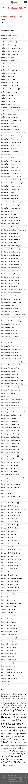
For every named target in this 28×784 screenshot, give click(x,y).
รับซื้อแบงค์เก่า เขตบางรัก (8, 569)
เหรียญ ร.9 (21, 762)
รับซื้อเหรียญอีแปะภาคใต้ (13, 737)
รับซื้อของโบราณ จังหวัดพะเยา (9, 145)
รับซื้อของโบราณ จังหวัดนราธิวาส (10, 136)
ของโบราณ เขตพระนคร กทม (9, 111)
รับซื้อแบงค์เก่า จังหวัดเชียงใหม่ (9, 553)
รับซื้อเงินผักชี (16, 699)
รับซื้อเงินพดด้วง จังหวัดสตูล (9, 352)
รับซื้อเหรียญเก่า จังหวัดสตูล (9, 447)
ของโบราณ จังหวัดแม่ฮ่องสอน (9, 89)
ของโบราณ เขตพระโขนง (8, 114)
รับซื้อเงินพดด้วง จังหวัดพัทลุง (9, 330)
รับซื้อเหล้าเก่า (5, 490)
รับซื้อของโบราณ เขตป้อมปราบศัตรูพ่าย (12, 202)
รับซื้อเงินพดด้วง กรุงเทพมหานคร (10, 302)
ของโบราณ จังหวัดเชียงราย (8, 83)
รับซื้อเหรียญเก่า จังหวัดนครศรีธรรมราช (12, 412)
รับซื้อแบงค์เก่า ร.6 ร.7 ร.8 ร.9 (12, 750)
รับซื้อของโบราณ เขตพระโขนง (9, 205)
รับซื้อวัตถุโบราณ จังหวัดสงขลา (9, 258)
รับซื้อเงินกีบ (16, 696)
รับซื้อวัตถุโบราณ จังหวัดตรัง (9, 227)
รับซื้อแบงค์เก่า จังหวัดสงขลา (9, 544)
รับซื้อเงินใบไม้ (16, 708)
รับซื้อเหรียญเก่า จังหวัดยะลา (9, 431)
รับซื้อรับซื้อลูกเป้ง (6, 694)
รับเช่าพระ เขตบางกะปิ (7, 660)
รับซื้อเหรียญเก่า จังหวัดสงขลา (9, 443)
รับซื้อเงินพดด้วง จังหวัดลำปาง (9, 343)
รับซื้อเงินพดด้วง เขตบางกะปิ (9, 368)
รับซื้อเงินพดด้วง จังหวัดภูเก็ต (9, 334)
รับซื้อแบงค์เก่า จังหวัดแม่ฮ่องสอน (10, 559)
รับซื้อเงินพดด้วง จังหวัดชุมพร (9, 309)
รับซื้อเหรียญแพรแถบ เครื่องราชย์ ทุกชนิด (13, 744)
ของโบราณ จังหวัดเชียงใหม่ (8, 86)
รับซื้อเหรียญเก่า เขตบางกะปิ (9, 465)
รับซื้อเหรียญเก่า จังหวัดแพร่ (9, 456)
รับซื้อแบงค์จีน (13, 745)
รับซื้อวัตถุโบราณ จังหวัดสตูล (9, 261)
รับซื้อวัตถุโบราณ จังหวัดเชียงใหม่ (10, 268)
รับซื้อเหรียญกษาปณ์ (7, 393)
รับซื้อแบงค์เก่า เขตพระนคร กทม (10, 581)
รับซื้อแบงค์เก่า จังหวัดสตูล (8, 547)
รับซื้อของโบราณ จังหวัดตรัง (9, 130)
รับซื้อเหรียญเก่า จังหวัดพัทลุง (9, 428)
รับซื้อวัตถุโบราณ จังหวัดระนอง (9, 252)
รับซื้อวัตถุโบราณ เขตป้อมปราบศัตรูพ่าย (12, 290)
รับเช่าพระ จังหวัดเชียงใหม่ (8, 647)
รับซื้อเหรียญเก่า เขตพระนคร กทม (10, 481)
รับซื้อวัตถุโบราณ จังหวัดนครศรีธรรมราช (12, 230)
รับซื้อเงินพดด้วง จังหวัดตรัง (9, 312)
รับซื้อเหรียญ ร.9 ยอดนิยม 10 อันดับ (12, 724)
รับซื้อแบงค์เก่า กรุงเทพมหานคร (10, 497)
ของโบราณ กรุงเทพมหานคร (9, 36)
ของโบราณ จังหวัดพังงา (7, 58)
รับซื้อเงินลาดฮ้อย (14, 703)
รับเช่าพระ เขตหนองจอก (8, 679)
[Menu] (25, 2)
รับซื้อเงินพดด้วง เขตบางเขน (9, 374)
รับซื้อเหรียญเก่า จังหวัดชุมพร (9, 406)
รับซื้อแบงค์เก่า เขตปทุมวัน (8, 575)
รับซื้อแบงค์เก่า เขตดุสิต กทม (9, 563)
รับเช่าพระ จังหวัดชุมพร (7, 597)
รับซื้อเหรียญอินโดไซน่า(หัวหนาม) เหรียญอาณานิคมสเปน (13, 733)
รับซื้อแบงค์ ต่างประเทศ (10, 748)
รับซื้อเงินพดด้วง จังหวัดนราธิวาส (10, 318)
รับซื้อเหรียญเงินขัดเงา (17, 739)
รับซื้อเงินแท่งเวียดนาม (17, 705)
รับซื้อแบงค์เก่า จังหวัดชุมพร (9, 503)
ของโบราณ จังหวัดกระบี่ (7, 39)
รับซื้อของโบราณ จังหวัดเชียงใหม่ (10, 180)
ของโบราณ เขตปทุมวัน (7, 105)
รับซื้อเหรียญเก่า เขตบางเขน (9, 472)
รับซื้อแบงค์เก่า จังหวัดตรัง (8, 506)
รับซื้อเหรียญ (8, 710)
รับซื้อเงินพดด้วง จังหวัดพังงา (9, 327)
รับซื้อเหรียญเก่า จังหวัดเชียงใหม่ (10, 453)
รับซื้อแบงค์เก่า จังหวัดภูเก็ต (9, 528)
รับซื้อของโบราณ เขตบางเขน (9, 196)
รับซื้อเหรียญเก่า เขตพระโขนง (9, 484)
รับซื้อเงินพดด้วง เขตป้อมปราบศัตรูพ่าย (12, 381)
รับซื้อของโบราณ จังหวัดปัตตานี (10, 142)
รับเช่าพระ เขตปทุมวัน (7, 669)
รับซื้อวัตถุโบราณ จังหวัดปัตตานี (10, 236)
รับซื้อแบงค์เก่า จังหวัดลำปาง (9, 537)
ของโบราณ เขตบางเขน (7, 101)
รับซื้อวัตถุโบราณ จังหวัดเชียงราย (10, 265)
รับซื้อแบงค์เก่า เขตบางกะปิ (8, 566)
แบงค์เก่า (11, 765)
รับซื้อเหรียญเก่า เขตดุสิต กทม (9, 462)
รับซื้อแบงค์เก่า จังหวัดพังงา (9, 522)
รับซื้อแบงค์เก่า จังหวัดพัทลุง (9, 525)
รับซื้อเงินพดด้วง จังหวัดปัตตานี (10, 321)
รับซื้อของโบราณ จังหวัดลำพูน (9, 167)
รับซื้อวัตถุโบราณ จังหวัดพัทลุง (9, 243)
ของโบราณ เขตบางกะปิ (7, 95)
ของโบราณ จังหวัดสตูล (7, 80)
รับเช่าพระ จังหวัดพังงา (7, 616)
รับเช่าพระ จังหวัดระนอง (8, 628)
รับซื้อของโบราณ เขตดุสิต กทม (9, 186)
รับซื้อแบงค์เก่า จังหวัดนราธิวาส (10, 512)
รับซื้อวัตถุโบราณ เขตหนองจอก (9, 299)
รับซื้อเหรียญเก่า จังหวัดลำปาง (9, 437)
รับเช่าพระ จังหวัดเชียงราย (8, 644)
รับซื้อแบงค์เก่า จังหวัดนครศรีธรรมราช (12, 509)
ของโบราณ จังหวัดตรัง (7, 45)
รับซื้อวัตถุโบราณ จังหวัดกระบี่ (9, 221)
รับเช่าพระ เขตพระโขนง (7, 675)
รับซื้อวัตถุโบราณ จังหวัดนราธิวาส (10, 233)
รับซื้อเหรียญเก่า (5, 396)
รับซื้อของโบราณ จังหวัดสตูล (9, 174)
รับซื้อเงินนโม (7, 699)
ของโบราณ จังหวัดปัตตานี (8, 54)
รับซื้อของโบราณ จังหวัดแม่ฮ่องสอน (11, 183)
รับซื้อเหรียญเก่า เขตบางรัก (8, 468)
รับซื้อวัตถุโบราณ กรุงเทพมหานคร (10, 218)
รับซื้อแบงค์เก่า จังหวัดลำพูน (9, 541)
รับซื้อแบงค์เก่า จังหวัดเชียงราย (9, 550)
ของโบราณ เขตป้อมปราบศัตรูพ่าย (10, 108)
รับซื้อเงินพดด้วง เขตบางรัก (8, 371)
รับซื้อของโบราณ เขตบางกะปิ (9, 189)
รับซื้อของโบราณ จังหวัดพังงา (9, 149)
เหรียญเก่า (5, 765)
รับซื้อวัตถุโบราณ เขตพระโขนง (9, 296)
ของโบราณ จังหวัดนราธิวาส (9, 51)
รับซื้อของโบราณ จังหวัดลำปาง (9, 164)
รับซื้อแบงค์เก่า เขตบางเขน (8, 572)
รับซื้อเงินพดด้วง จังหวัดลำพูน (9, 346)
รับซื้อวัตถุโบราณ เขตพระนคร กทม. (11, 293)
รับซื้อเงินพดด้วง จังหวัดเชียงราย (10, 356)
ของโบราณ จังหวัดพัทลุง (8, 61)
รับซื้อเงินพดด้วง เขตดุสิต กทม (9, 365)
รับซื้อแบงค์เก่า (5, 494)
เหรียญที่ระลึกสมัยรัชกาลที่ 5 (12, 761)
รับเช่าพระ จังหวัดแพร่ (7, 650)
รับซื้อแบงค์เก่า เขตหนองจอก (9, 588)
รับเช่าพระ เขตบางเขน (7, 666)
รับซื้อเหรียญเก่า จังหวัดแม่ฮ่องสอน (11, 459)
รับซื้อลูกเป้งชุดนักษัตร (17, 694)
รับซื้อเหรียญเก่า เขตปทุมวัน (9, 475)
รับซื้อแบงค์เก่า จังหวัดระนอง (9, 534)
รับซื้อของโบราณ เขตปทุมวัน (9, 199)
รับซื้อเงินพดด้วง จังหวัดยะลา (9, 337)
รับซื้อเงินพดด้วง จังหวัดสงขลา (9, 349)
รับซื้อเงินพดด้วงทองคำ (12, 701)
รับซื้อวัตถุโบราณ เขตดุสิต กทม (10, 274)
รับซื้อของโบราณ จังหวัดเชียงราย (10, 177)
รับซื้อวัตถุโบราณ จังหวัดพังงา (9, 239)
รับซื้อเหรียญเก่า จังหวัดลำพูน (9, 440)
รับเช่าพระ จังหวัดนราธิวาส (8, 606)
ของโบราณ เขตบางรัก (7, 98)
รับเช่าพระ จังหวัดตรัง (7, 600)
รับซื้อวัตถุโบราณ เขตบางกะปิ (9, 277)
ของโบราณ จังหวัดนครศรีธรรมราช (10, 48)
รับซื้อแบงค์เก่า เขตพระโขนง (9, 584)
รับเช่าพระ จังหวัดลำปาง (8, 632)
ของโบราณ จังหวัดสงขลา (8, 76)
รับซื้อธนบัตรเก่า (5, 211)
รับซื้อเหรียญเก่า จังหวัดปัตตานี (9, 418)
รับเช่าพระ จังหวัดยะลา (7, 625)
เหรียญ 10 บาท (10, 759)
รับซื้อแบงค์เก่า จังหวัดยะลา (9, 531)
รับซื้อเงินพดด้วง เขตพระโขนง (9, 387)
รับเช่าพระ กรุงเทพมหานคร (8, 591)
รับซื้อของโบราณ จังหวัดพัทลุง (9, 152)
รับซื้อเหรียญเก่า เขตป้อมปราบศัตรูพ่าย (12, 478)
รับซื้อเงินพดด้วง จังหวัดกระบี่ (9, 305)
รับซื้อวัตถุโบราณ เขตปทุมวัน (9, 287)
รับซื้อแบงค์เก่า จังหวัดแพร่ (8, 556)
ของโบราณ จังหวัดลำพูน (8, 73)
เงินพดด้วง (4, 682)
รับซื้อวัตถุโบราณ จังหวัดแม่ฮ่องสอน (11, 271)
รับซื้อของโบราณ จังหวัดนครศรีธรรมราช (12, 133)
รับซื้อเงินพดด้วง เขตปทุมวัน (9, 377)
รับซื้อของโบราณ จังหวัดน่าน (9, 139)
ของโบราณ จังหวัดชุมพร (8, 42)
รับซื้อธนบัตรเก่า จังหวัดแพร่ (9, 214)
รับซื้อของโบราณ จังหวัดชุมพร (9, 127)
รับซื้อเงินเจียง (6, 705)
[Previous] (3, 14)
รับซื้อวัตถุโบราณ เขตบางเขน (9, 283)
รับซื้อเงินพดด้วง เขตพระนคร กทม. (11, 384)
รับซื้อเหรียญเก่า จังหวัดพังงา (9, 425)
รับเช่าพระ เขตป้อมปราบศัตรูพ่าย (10, 672)
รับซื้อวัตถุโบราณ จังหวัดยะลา (9, 249)
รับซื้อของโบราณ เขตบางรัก (8, 192)
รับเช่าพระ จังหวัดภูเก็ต (7, 622)
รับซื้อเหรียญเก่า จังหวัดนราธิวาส (10, 415)
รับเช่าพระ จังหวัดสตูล (7, 641)
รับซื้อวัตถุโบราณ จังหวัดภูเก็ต (9, 246)
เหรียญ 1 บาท (12, 756)
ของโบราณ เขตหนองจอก (8, 117)
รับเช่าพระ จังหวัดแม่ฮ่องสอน (9, 654)
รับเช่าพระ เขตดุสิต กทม (8, 657)
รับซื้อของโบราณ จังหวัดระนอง (9, 161)
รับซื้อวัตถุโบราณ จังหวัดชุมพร (9, 224)
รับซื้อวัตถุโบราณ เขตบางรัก (9, 280)
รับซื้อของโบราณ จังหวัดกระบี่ (9, 123)
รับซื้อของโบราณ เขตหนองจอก (9, 208)
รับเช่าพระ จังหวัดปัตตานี (8, 610)
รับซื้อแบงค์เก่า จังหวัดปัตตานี (9, 516)
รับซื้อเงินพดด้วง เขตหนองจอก (9, 390)
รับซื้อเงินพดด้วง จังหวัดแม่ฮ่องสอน (11, 362)
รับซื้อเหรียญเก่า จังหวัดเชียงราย (10, 450)
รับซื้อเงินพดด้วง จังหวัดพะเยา (9, 324)
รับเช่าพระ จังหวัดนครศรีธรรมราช (10, 603)
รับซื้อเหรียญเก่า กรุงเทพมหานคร (10, 399)
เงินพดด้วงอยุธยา (20, 754)
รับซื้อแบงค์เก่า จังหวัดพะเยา (9, 519)
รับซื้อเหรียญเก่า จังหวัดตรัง (9, 409)
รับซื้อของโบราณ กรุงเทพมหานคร (10, 120)
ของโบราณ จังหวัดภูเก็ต (7, 64)
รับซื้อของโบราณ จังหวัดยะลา (9, 158)
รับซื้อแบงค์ (9, 745)
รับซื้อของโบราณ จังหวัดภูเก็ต (9, 155)
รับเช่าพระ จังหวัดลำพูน (7, 635)
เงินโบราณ (4, 685)
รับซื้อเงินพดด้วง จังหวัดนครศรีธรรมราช (12, 315)
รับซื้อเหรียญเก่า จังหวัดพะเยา (9, 421)
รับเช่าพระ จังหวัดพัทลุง (7, 619)
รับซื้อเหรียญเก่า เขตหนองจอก (9, 487)
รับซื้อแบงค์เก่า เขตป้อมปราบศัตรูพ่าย (11, 578)
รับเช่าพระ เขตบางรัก (7, 663)
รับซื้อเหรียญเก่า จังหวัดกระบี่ (9, 403)
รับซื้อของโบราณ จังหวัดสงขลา (9, 171)
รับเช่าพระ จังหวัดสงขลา (8, 638)
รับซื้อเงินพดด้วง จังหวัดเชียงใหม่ (10, 359)
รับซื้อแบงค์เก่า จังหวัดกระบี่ (9, 500)
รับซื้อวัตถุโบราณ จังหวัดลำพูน (9, 255)
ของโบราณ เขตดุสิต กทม (8, 92)
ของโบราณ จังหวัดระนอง (8, 70)
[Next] (24, 14)
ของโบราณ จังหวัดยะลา (7, 67)
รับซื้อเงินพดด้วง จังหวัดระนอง (9, 340)
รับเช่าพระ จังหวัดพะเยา (8, 613)
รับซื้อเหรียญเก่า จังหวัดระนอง (9, 434)
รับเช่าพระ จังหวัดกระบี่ (7, 594)
